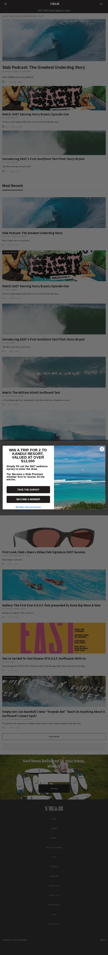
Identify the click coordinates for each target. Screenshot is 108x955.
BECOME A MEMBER (28, 499)
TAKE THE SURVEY (28, 489)
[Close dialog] (102, 449)
